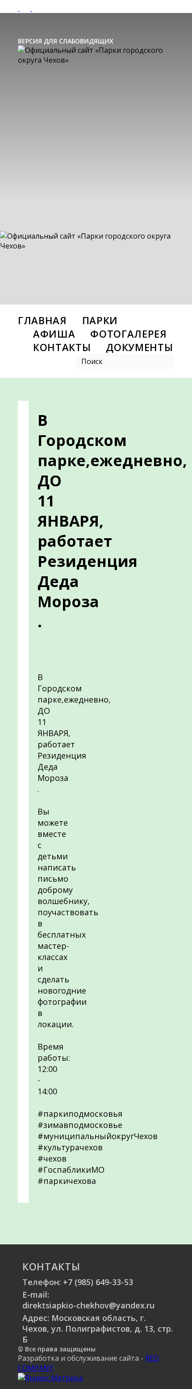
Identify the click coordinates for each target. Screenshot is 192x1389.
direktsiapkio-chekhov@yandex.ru (88, 1305)
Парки (100, 320)
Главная (42, 320)
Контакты (62, 347)
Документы (139, 347)
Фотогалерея (128, 333)
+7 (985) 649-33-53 (98, 1282)
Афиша (54, 333)
